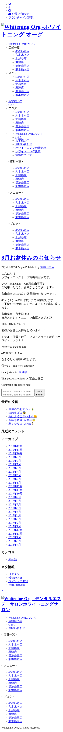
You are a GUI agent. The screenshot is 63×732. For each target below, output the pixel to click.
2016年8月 (14, 540)
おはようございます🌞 (22, 416)
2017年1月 (14, 526)
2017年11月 (15, 489)
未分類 (23, 372)
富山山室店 (47, 267)
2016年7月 (14, 544)
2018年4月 (14, 471)
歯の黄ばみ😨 (17, 412)
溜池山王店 (22, 65)
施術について (23, 155)
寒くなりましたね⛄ (21, 423)
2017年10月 (15, 493)
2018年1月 (14, 482)
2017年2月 (14, 522)
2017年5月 (14, 511)
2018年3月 (14, 475)
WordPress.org (16, 584)
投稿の (15, 577)
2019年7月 (14, 464)
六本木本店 (22, 54)
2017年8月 (14, 500)
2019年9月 (14, 457)
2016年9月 (14, 537)
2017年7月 (14, 504)
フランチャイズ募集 (21, 17)
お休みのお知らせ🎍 (21, 409)
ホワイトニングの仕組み (30, 147)
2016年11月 (15, 533)
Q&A (18, 137)
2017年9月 (14, 497)
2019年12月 (15, 446)
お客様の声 (22, 140)
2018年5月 (14, 468)
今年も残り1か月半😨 (22, 420)
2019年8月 (14, 460)
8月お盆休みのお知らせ (31, 258)
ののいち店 (22, 51)
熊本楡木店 (22, 69)
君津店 (19, 62)
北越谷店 (21, 58)
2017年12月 (15, 486)
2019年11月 (15, 449)
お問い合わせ (23, 144)
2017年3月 (14, 519)
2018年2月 (14, 478)
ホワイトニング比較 (28, 151)
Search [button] (39, 391)
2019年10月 (15, 453)
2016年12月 (15, 530)
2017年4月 (14, 515)
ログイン (14, 573)
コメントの (18, 581)
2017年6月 (14, 508)
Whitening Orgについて (29, 133)
